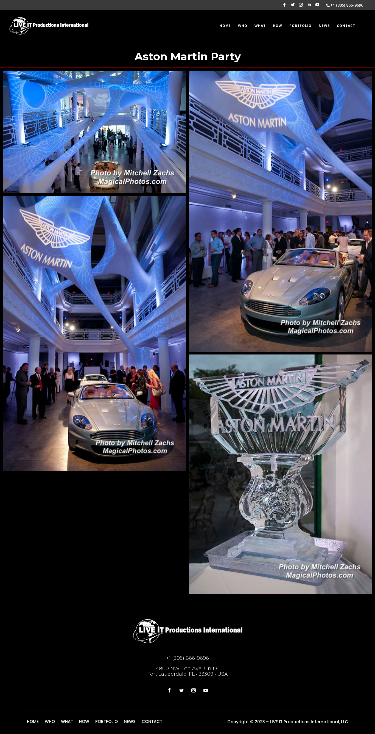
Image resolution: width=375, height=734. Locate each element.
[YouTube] (317, 6)
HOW (277, 26)
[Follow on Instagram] (193, 690)
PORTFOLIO (300, 26)
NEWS (324, 26)
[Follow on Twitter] (181, 690)
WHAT (260, 26)
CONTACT (346, 26)
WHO (242, 26)
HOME (225, 26)
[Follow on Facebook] (169, 690)
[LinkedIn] (309, 6)
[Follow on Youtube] (205, 690)
